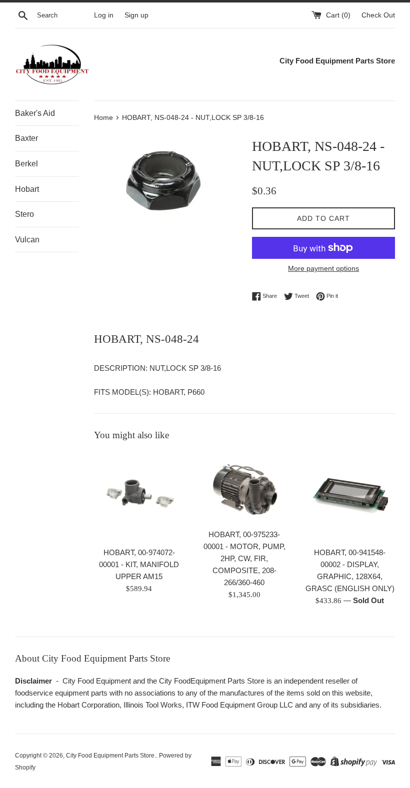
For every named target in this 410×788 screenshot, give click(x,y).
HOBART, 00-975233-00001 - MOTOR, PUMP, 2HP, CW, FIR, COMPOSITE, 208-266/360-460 (245, 558)
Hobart (27, 189)
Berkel (26, 163)
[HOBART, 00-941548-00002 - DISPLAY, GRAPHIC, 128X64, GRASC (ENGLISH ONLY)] (349, 497)
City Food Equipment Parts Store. (111, 755)
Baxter (26, 138)
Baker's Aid (35, 113)
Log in (104, 15)
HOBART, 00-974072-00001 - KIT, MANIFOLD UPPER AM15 (139, 564)
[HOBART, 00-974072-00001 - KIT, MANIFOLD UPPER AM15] (139, 497)
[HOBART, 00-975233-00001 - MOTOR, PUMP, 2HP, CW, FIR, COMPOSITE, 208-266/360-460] (245, 488)
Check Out (378, 15)
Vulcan (27, 239)
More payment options (323, 268)
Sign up (136, 15)
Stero (24, 214)
